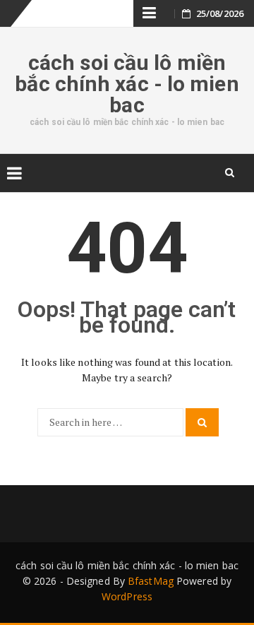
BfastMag (151, 581)
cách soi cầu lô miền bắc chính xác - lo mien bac (126, 83)
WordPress (127, 596)
